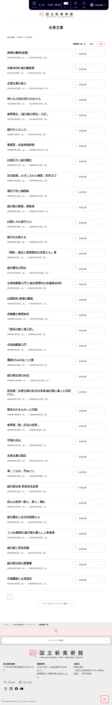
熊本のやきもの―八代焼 (22, 409)
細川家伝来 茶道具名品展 (22, 486)
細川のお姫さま (16, 237)
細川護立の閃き (16, 267)
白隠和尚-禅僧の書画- (20, 298)
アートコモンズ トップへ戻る (54, 603)
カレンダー (28, 682)
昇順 (101, 44)
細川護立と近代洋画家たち (23, 517)
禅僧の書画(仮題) (17, 52)
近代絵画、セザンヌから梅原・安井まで (31, 175)
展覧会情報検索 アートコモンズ (24, 624)
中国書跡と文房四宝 (19, 578)
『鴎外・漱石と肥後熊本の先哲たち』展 (31, 252)
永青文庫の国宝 (16, 455)
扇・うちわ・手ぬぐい (21, 470)
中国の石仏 (14, 440)
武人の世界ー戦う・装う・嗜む (26, 501)
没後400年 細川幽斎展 (20, 67)
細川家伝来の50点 (18, 375)
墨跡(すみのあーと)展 (20, 359)
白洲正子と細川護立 (19, 160)
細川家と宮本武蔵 (18, 547)
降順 (91, 44)
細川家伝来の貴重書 (19, 563)
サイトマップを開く (56, 640)
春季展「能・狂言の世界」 (23, 424)
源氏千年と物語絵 (18, 190)
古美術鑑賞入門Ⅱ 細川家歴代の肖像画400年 (34, 283)
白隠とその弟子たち (19, 221)
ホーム (6, 624)
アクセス (11, 682)
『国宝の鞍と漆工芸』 (21, 329)
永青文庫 (82, 54)
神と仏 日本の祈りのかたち (24, 98)
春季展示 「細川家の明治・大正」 (28, 113)
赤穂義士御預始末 (18, 313)
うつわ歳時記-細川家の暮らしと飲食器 (31, 532)
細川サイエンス (16, 129)
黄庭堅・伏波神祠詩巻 (21, 144)
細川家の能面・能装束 (21, 206)
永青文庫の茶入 (16, 83)
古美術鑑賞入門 (16, 344)
